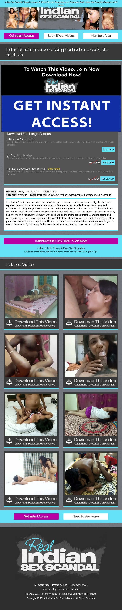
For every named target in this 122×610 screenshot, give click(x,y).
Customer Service (79, 584)
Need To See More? (86, 516)
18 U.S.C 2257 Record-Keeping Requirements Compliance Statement (61, 593)
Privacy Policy (49, 589)
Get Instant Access (21, 36)
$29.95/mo (108, 162)
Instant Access (59, 584)
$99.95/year (108, 178)
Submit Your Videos (61, 36)
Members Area (101, 36)
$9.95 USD (108, 149)
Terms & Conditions (69, 589)
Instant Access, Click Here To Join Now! (61, 241)
